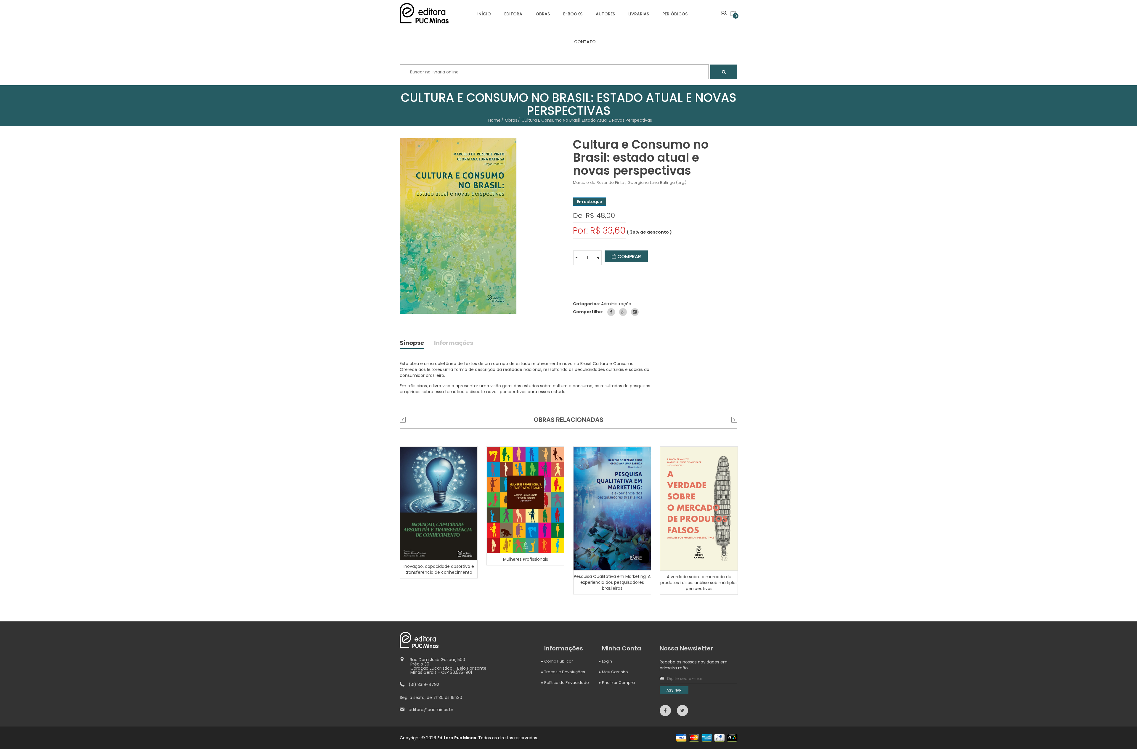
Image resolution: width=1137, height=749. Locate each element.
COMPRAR (628, 256)
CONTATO (585, 42)
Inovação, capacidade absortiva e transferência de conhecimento (439, 569)
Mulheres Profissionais (525, 559)
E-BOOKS (572, 14)
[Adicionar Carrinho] (439, 503)
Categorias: (586, 304)
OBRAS (543, 14)
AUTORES (605, 14)
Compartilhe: (588, 312)
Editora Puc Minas (456, 738)
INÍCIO (484, 14)
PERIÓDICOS (675, 14)
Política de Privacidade (566, 682)
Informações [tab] (453, 343)
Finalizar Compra (618, 682)
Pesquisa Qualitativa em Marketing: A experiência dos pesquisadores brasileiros (612, 582)
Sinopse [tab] (412, 343)
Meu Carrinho (615, 672)
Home (494, 120)
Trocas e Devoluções (564, 672)
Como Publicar (558, 661)
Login (607, 661)
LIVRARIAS (638, 14)
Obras (511, 120)
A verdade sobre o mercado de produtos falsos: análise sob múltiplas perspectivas (699, 583)
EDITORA (513, 14)
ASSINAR (674, 690)
